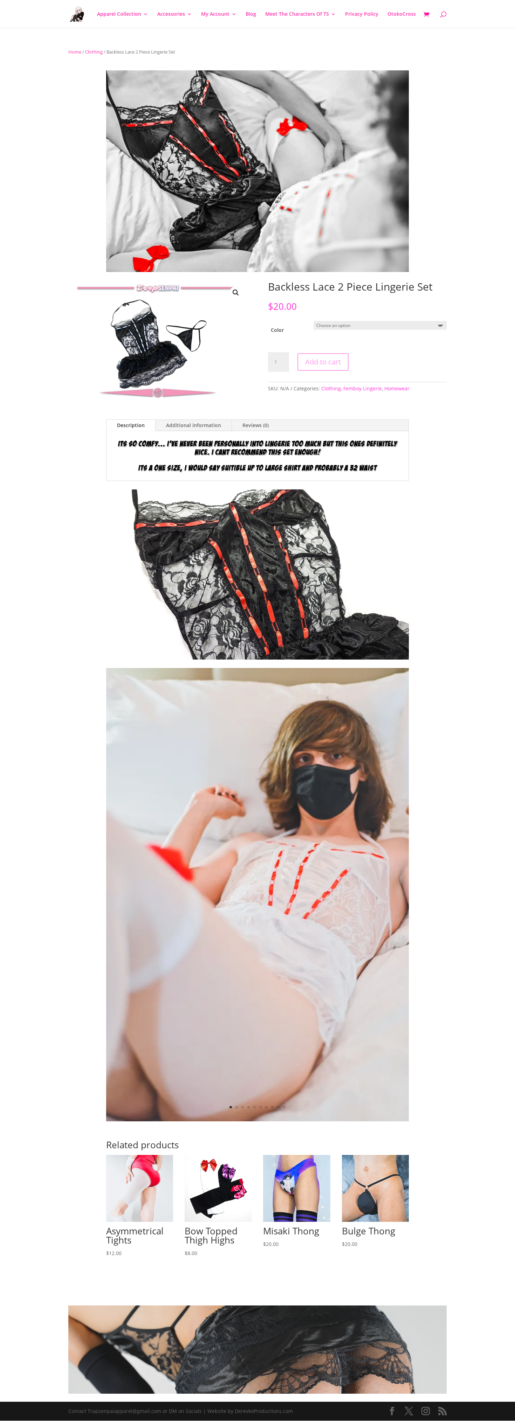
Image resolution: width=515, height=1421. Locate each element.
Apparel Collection (119, 14)
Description (131, 425)
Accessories (171, 14)
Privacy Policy (361, 14)
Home (74, 52)
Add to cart (323, 362)
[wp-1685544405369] (257, 1119)
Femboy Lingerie (362, 388)
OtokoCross (401, 14)
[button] (235, 292)
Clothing (94, 52)
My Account (215, 14)
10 (284, 1107)
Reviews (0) (255, 425)
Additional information (193, 425)
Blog (251, 14)
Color (277, 330)
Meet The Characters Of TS (297, 14)
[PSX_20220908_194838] (257, 657)
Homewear (397, 388)
